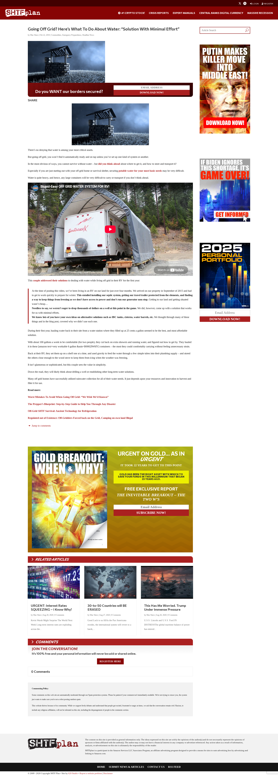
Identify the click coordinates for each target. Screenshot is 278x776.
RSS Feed (174, 767)
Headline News (88, 35)
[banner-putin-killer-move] (225, 132)
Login (255, 4)
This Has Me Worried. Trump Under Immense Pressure (165, 607)
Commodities (56, 35)
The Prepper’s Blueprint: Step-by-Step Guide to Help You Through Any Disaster (72, 404)
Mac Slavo (34, 35)
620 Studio (73, 773)
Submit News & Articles (126, 767)
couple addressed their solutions (50, 280)
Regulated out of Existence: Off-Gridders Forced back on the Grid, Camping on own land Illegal (80, 418)
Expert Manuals (184, 13)
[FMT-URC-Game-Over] (225, 220)
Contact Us (156, 767)
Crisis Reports (159, 13)
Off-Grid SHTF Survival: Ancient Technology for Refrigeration (62, 411)
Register (268, 4)
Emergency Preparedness (71, 35)
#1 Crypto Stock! (133, 13)
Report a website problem (91, 773)
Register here (110, 661)
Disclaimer (108, 773)
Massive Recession (260, 13)
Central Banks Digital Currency (221, 13)
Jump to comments (41, 425)
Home (101, 767)
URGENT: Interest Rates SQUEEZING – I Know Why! (51, 607)
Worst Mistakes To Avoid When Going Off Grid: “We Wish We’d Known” (68, 397)
